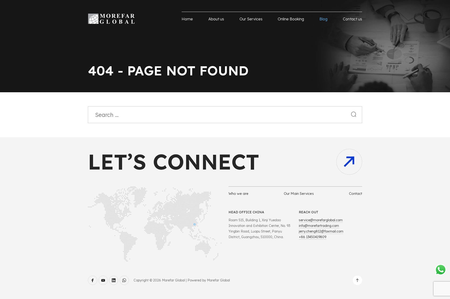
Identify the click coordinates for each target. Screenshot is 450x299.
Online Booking (291, 19)
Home (187, 19)
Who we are (238, 193)
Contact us (352, 19)
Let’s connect (173, 161)
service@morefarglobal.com (321, 220)
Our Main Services (299, 193)
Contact (355, 193)
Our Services (251, 19)
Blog (323, 19)
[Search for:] (225, 115)
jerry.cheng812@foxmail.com (321, 231)
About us (216, 19)
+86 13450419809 (312, 237)
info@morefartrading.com (319, 226)
